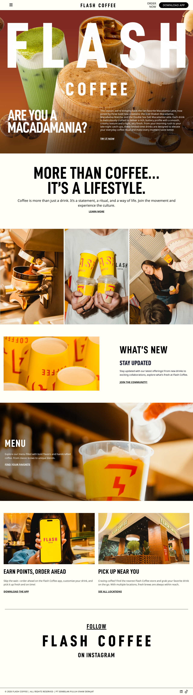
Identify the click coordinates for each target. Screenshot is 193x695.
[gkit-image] (98, 5)
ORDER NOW (151, 5)
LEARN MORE (96, 211)
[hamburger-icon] (11, 5)
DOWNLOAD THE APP (16, 591)
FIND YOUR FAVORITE (17, 464)
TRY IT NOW (107, 138)
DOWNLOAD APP (174, 5)
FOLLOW (96, 626)
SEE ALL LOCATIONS (110, 591)
